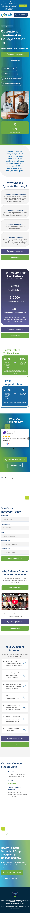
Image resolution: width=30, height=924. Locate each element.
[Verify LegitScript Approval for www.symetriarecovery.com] (15, 894)
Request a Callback (10, 878)
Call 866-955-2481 (22, 14)
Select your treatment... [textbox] (10, 552)
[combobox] (15, 544)
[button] (1, 438)
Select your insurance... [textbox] (10, 544)
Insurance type (5, 540)
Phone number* (6, 524)
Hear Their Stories (15, 587)
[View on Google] (4, 432)
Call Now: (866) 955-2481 (13, 872)
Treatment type (5, 548)
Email (2, 532)
